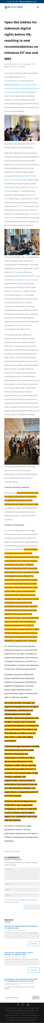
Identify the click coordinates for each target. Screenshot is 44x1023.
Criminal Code (29, 280)
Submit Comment (32, 907)
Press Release (14, 985)
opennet (9, 64)
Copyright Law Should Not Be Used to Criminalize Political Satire (21, 980)
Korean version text (12, 851)
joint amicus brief (21, 325)
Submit (33, 943)
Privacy (12, 66)
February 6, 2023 (11, 179)
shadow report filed (26, 176)
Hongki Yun (9, 983)
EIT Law (36, 276)
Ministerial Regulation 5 (14, 291)
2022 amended (17, 280)
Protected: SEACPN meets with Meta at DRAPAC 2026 (21, 927)
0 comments (21, 66)
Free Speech (27, 64)
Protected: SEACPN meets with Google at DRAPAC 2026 (18, 953)
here (21, 198)
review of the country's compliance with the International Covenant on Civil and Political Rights (21, 88)
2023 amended (18, 272)
